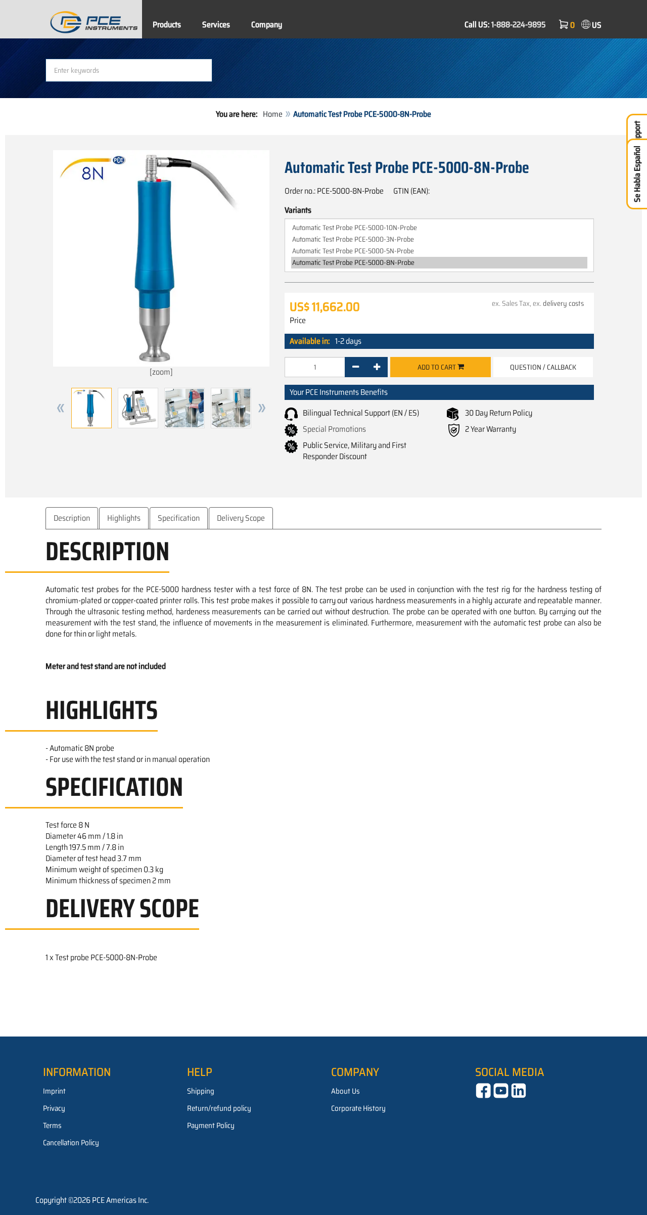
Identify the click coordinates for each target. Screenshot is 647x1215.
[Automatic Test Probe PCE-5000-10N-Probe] (439, 228)
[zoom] (161, 372)
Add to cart (437, 367)
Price (298, 320)
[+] (377, 367)
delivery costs (563, 303)
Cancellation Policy (71, 1143)
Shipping (200, 1091)
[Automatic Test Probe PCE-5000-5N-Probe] (439, 251)
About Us (345, 1091)
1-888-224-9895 (518, 24)
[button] (60, 408)
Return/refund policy (219, 1108)
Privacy (54, 1108)
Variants (298, 210)
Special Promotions (334, 429)
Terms (52, 1125)
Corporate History (358, 1108)
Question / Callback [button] (543, 367)
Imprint (54, 1091)
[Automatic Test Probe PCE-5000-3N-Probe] (439, 239)
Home (273, 114)
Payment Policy (211, 1125)
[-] (355, 367)
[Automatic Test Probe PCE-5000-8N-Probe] (439, 262)
